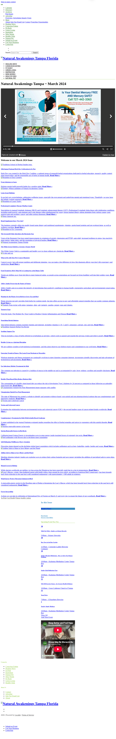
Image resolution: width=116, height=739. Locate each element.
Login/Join (9, 44)
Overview (9, 18)
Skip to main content (8, 2)
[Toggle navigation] (2, 4)
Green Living (10, 30)
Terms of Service (28, 715)
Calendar (8, 8)
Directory (8, 10)
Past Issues (9, 14)
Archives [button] (8, 12)
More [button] (7, 20)
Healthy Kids (10, 36)
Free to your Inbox (47, 517)
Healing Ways (10, 24)
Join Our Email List (17, 22)
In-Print (4, 498)
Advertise (8, 694)
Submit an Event (11, 40)
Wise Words (9, 34)
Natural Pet (9, 38)
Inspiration (9, 32)
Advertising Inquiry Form (22, 18)
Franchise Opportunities (39, 22)
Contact (27, 22)
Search (7, 52)
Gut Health (11, 498)
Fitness (17, 498)
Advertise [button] (8, 16)
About (7, 22)
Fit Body (8, 28)
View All (44, 615)
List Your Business (12, 42)
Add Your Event (47, 617)
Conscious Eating (11, 26)
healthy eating (26, 498)
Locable (18, 715)
